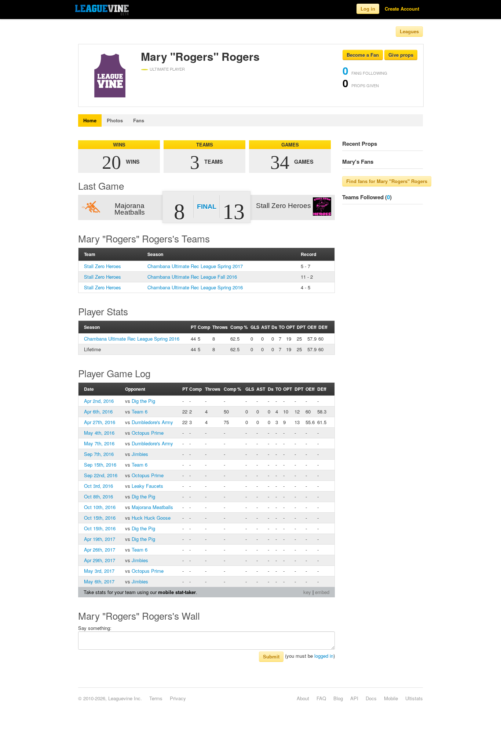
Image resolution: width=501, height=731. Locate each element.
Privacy (178, 698)
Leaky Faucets (147, 485)
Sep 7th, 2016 (99, 453)
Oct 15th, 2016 (100, 517)
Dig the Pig (143, 400)
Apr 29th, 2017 (99, 560)
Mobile (391, 698)
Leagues (409, 31)
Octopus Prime (148, 432)
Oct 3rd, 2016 (98, 485)
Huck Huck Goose (151, 517)
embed (322, 592)
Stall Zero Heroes (102, 266)
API (354, 698)
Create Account (402, 8)
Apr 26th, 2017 (99, 549)
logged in (323, 655)
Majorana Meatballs (152, 507)
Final (206, 206)
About (303, 698)
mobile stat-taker (177, 592)
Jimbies (140, 453)
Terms (155, 698)
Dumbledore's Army (152, 422)
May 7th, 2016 (99, 443)
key (307, 592)
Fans (138, 120)
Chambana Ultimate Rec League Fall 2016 (192, 276)
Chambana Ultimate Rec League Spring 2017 (195, 266)
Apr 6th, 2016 (98, 411)
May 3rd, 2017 (99, 570)
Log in (368, 8)
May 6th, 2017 (99, 581)
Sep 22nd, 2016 (100, 475)
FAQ (321, 698)
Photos (115, 120)
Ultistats (414, 698)
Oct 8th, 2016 (98, 496)
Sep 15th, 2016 (100, 464)
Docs (371, 698)
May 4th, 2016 (99, 432)
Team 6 (139, 411)
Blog (338, 698)
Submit (271, 656)
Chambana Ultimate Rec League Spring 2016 (195, 287)
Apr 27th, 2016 (99, 422)
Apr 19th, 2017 (99, 538)
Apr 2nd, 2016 (99, 400)
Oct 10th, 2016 (100, 507)
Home (89, 120)
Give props (400, 54)
